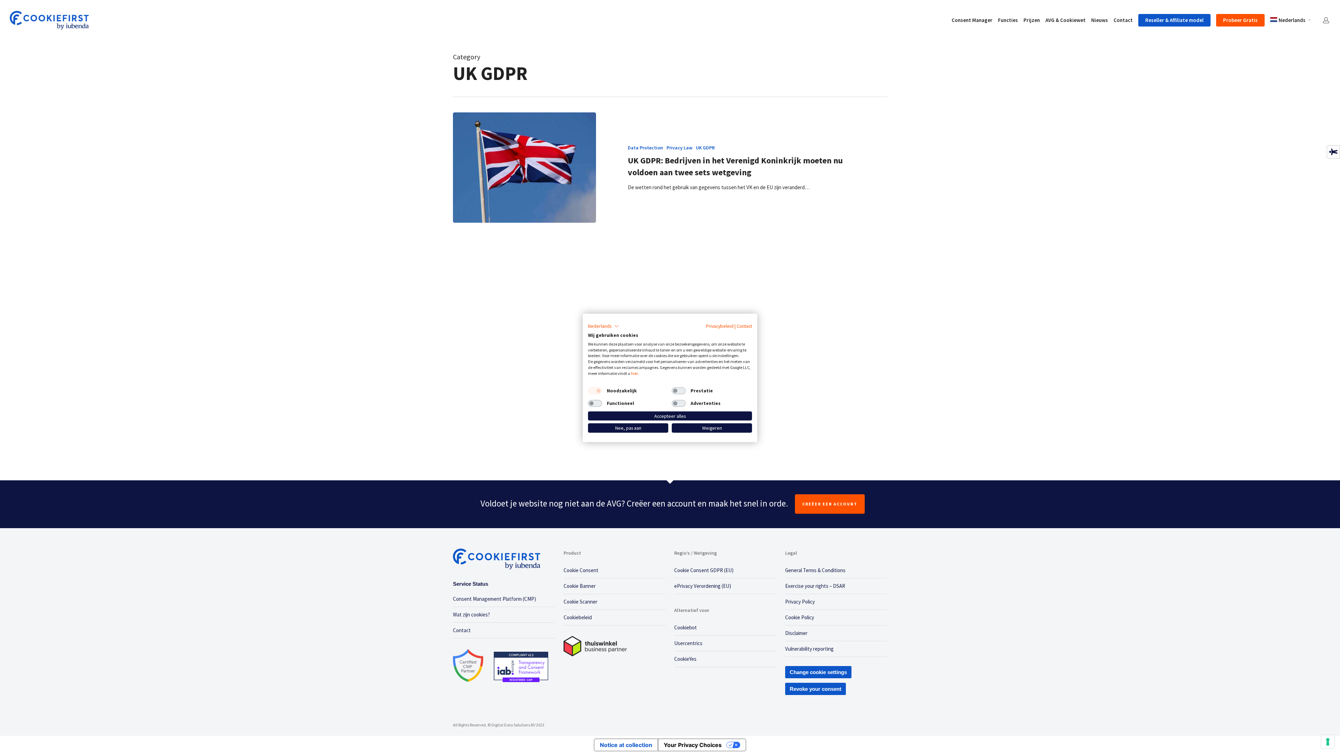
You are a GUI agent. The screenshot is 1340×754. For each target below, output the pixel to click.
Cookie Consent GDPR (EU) (704, 570)
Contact (462, 630)
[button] (603, 326)
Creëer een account (829, 504)
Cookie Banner (580, 586)
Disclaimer (796, 633)
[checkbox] (595, 390)
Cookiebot (685, 627)
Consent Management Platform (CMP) (494, 599)
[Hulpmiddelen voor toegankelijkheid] (1333, 151)
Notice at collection (626, 744)
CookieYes (685, 659)
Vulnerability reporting (809, 648)
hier (634, 373)
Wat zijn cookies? (471, 614)
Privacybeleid (720, 326)
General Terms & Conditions (815, 570)
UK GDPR (705, 148)
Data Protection (645, 148)
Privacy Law (679, 148)
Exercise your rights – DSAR (815, 586)
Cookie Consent (581, 570)
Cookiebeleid (578, 617)
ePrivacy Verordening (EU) (702, 586)
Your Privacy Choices (693, 744)
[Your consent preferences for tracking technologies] (1327, 741)
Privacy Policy (800, 601)
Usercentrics (688, 643)
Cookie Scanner (580, 601)
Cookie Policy (799, 617)
